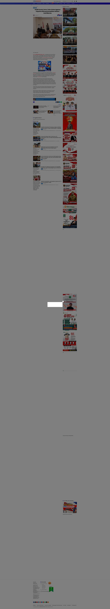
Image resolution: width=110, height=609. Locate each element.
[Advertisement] (55, 304)
